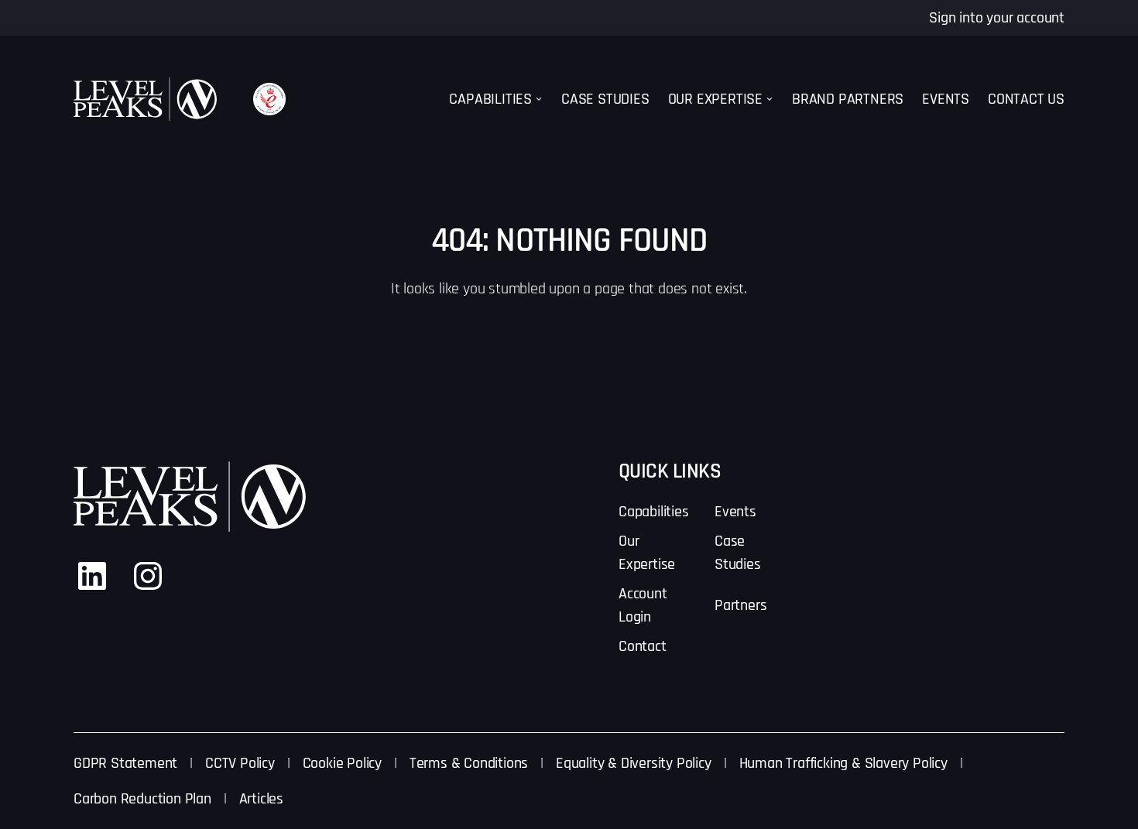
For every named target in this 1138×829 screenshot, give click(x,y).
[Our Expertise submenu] (769, 99)
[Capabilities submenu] (539, 99)
